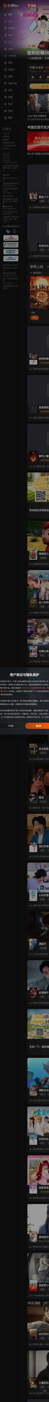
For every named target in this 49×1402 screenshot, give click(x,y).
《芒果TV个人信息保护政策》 (32, 688)
